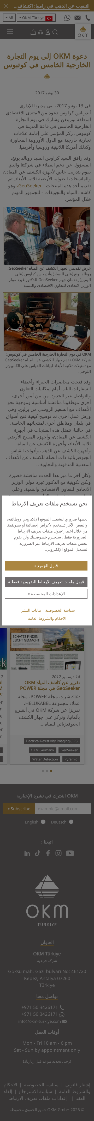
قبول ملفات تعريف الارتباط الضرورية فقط (47, 582)
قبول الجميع (47, 565)
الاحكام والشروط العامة (47, 618)
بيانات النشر (31, 610)
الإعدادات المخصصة (48, 594)
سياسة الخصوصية (60, 610)
